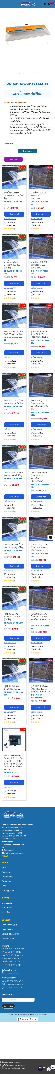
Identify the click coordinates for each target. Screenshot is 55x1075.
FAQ (4, 886)
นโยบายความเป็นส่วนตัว (12, 1068)
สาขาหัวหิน (7, 907)
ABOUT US (7, 867)
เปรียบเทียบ (11, 225)
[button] (45, 4)
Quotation (6, 881)
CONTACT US (8, 938)
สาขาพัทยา (7, 912)
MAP (6, 856)
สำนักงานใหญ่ (8, 903)
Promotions (7, 876)
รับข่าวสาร (8, 1006)
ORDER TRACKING (10, 934)
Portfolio (6, 872)
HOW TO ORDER (9, 925)
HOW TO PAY (8, 929)
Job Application (9, 890)
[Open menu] (3, 4)
